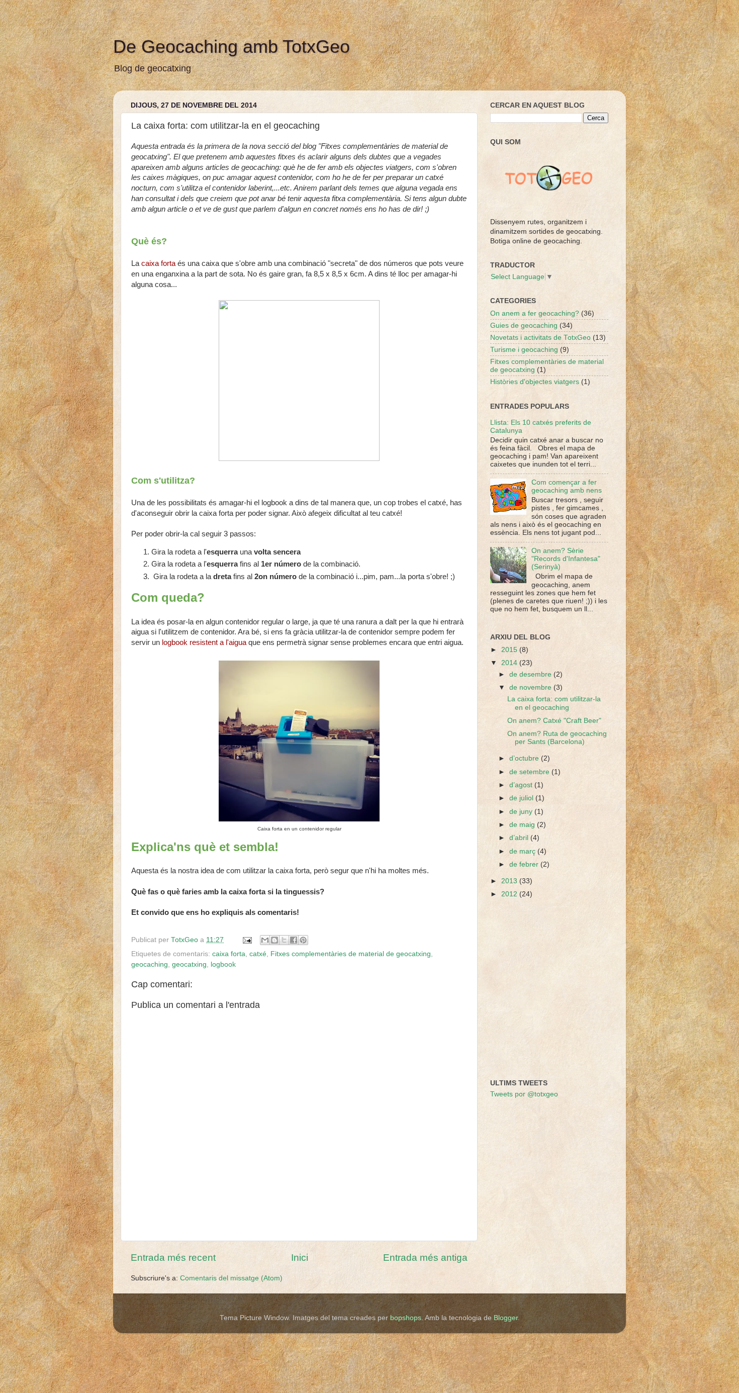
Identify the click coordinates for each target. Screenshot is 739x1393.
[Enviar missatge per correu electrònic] (246, 940)
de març (523, 851)
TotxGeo (185, 940)
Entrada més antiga (425, 1257)
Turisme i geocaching (524, 349)
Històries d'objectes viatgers (534, 382)
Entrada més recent (173, 1257)
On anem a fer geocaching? (534, 313)
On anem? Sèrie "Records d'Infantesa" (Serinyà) (565, 559)
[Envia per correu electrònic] (265, 940)
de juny (521, 811)
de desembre (531, 674)
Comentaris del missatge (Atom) (231, 1278)
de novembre (531, 687)
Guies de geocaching (524, 325)
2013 (510, 881)
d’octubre (525, 758)
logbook (223, 964)
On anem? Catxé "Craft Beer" (554, 720)
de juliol (522, 798)
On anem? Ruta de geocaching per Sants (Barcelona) (557, 738)
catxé (257, 954)
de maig (523, 824)
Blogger (506, 1318)
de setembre (530, 772)
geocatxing (189, 964)
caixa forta (228, 954)
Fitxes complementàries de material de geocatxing (350, 954)
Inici (299, 1257)
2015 (510, 650)
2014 (510, 663)
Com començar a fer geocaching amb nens (566, 486)
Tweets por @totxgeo (524, 1094)
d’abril (519, 838)
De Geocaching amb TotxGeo (231, 46)
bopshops (405, 1318)
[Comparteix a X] (284, 940)
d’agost (521, 785)
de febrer (524, 864)
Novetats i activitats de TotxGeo (540, 337)
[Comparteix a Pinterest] (303, 940)
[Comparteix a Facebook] (294, 940)
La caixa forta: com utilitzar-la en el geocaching (554, 703)
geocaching (149, 964)
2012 (510, 894)
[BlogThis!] (274, 940)
